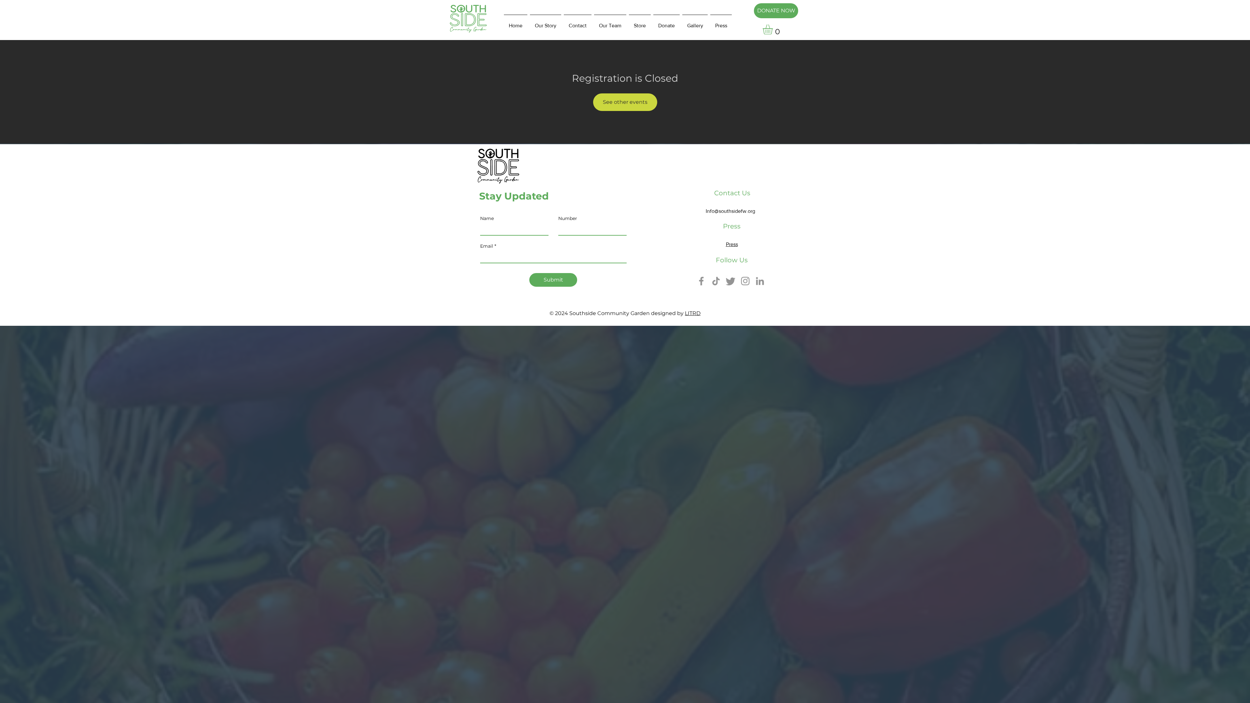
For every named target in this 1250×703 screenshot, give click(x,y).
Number (567, 218)
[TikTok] (716, 281)
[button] (774, 29)
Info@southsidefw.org (730, 211)
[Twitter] (730, 281)
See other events (625, 102)
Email (486, 246)
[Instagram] (745, 281)
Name (487, 218)
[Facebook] (701, 281)
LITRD (693, 313)
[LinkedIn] (760, 281)
